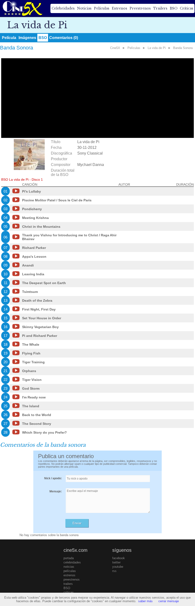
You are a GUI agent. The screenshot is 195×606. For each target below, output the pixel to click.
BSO (173, 8)
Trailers (160, 8)
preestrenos (71, 579)
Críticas (186, 8)
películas (69, 571)
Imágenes (27, 38)
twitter (116, 562)
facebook (118, 558)
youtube (117, 566)
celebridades (72, 562)
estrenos (69, 575)
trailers (68, 584)
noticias (68, 566)
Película (9, 38)
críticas (68, 592)
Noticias (84, 8)
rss (114, 571)
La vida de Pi (157, 48)
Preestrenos (140, 8)
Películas (101, 8)
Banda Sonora (183, 48)
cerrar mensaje (168, 601)
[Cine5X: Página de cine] (22, 8)
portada (68, 558)
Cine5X (115, 48)
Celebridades (63, 8)
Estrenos (119, 8)
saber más (145, 601)
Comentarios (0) (63, 38)
